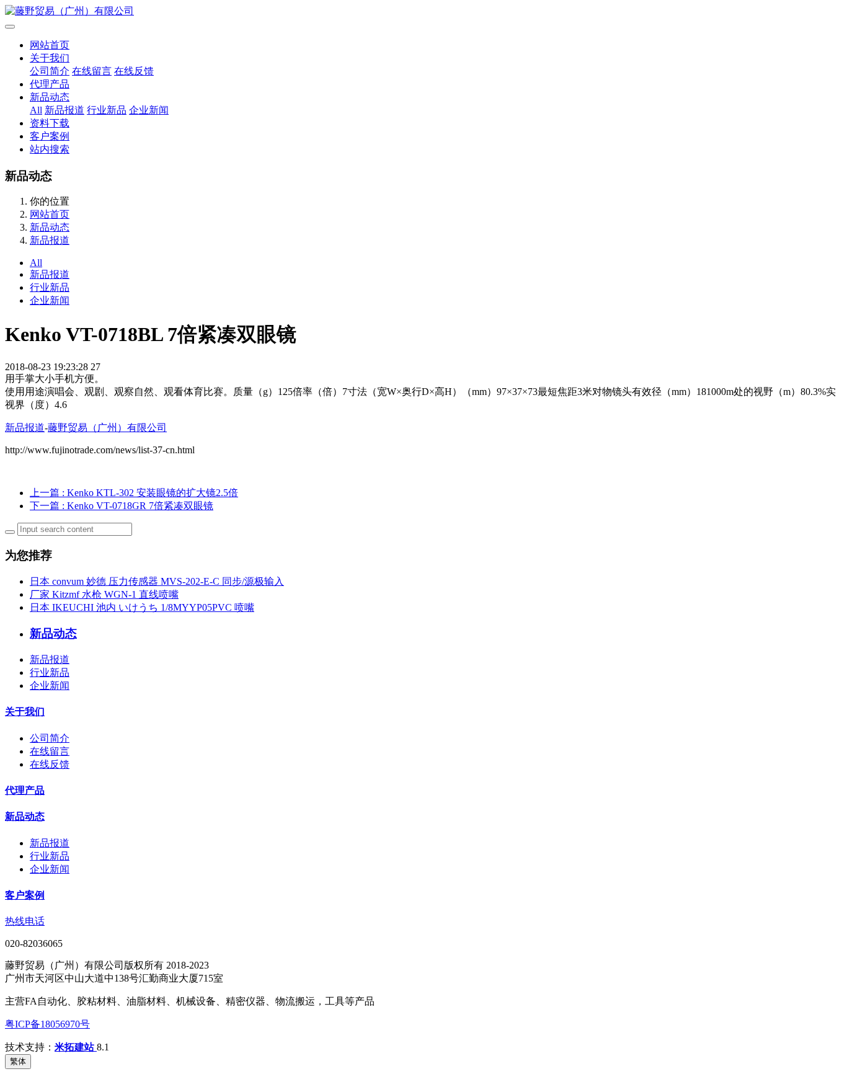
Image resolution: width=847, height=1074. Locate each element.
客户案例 (49, 136)
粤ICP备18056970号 (47, 1024)
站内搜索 (49, 149)
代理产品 (49, 84)
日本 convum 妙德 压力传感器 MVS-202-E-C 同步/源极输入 (157, 581)
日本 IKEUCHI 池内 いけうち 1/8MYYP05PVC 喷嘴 (142, 607)
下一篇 (121, 505)
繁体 (18, 1061)
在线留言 (92, 71)
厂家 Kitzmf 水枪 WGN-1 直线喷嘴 (104, 594)
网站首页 (49, 45)
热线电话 (25, 921)
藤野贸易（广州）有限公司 (107, 427)
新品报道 (64, 110)
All (36, 110)
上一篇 (134, 492)
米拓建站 (76, 1047)
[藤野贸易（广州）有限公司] (423, 11)
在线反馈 (134, 71)
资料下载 (49, 123)
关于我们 (49, 58)
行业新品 (106, 110)
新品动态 (49, 97)
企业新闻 (149, 110)
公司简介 (49, 71)
